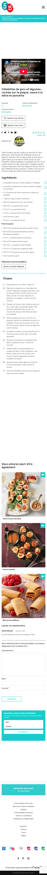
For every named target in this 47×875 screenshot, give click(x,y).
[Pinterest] (23, 858)
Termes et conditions (23, 816)
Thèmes (23, 829)
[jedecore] (36, 848)
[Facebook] (18, 858)
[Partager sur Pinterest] (8, 132)
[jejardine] (43, 848)
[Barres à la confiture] (23, 596)
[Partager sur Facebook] (2, 132)
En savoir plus (23, 789)
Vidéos (10, 17)
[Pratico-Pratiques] (4, 848)
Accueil (4, 17)
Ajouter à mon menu (15, 125)
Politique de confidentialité (23, 819)
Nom (4, 679)
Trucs (23, 833)
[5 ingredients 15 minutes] (5, 7)
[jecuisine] (29, 848)
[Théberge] (19, 141)
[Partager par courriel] (15, 132)
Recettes (23, 826)
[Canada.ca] (37, 867)
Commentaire (8, 651)
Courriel (5, 688)
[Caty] (21, 848)
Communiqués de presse (23, 813)
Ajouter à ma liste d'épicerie (13, 266)
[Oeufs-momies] (23, 545)
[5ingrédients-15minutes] (12, 848)
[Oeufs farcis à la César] (23, 494)
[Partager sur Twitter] (5, 132)
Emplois (23, 809)
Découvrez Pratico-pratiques (23, 806)
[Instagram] (28, 858)
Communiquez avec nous (23, 803)
